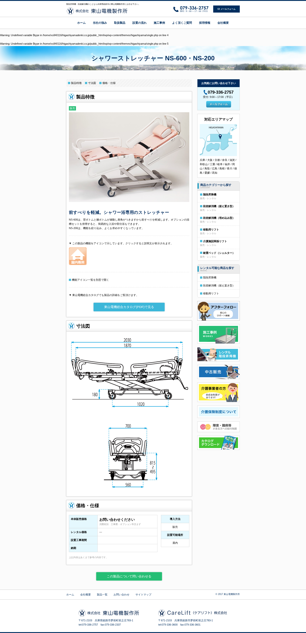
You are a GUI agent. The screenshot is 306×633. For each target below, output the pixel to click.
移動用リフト (211, 229)
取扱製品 (119, 22)
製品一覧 (102, 594)
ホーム (81, 22)
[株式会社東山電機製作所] (97, 11)
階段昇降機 (209, 194)
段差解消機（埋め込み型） (219, 217)
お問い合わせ (121, 594)
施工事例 (159, 22)
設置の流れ (139, 22)
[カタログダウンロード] (218, 442)
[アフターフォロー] (218, 310)
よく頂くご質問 (182, 22)
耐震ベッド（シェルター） (219, 252)
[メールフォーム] (218, 104)
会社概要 (223, 22)
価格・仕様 (109, 82)
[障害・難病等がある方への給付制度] (218, 426)
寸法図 (92, 82)
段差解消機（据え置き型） (219, 206)
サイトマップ (143, 594)
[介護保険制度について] (218, 411)
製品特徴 (76, 82)
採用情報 (204, 22)
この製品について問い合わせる (129, 576)
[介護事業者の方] (218, 392)
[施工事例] (218, 333)
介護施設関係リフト (215, 241)
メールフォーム (228, 9)
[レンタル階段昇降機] (218, 353)
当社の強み (100, 22)
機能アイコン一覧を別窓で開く (90, 279)
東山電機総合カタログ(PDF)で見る (129, 307)
